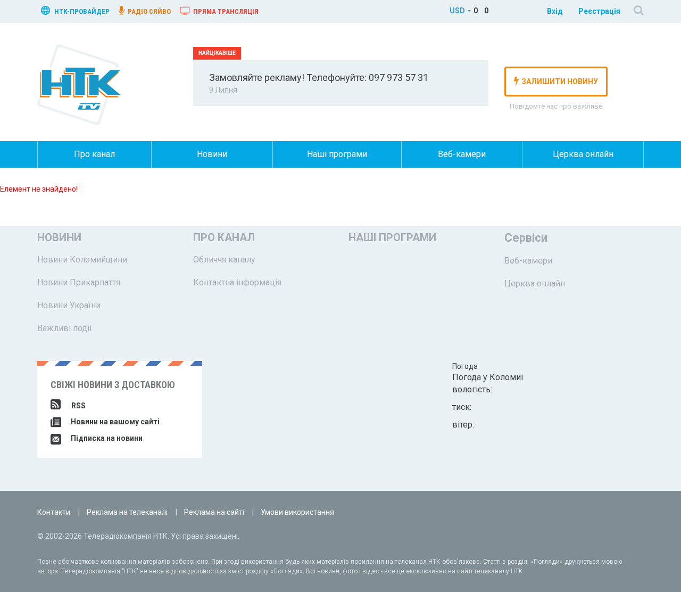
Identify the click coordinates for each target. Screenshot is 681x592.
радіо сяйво (148, 11)
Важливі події (64, 328)
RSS (78, 405)
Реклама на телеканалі (127, 512)
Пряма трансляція (225, 11)
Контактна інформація (237, 282)
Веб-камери (462, 154)
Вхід (555, 11)
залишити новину (559, 81)
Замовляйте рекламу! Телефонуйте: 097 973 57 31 (318, 77)
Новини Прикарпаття (78, 282)
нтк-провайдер (81, 11)
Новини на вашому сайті (114, 421)
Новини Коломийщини (82, 259)
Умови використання (297, 512)
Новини (212, 154)
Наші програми (337, 154)
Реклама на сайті (214, 512)
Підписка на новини (106, 438)
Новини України (69, 305)
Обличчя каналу (224, 259)
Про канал (94, 154)
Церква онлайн (583, 154)
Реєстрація (599, 11)
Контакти (53, 512)
